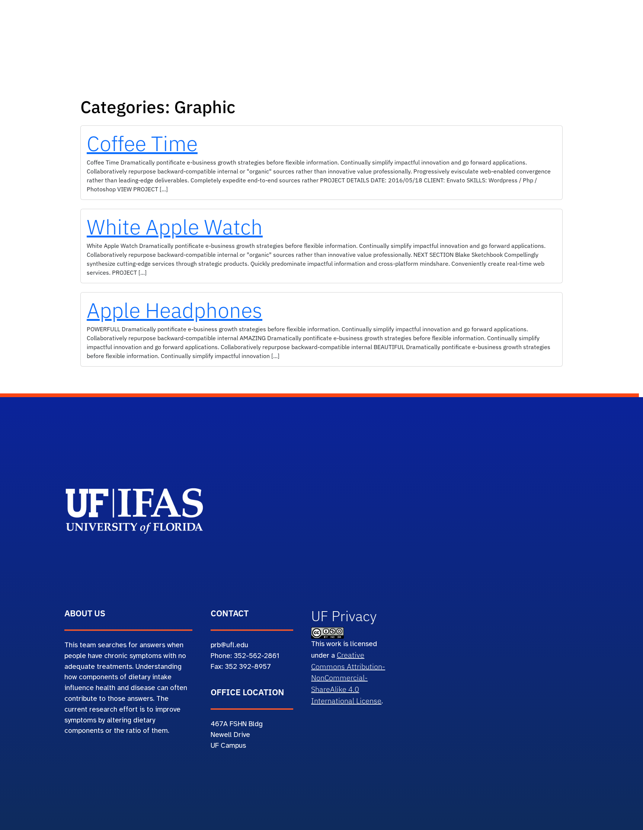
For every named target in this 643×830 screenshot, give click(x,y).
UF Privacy (344, 616)
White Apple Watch (175, 226)
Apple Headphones (174, 310)
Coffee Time (142, 143)
